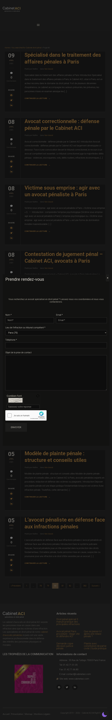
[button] (104, 714)
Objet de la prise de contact (18, 352)
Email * (59, 315)
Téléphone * (11, 340)
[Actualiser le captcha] (37, 396)
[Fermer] (107, 277)
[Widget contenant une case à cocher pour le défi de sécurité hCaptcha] (26, 415)
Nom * (8, 315)
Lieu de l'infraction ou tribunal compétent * (25, 327)
